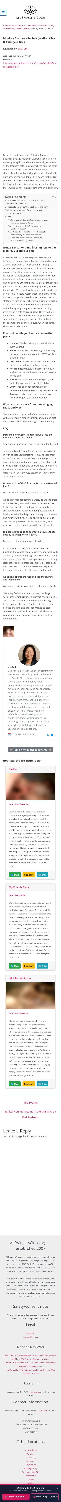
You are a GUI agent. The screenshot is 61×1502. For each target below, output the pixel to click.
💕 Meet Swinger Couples (45, 1496)
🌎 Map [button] (14, 874)
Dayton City (30, 1464)
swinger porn (36, 1392)
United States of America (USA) (40, 25)
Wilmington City (30, 1468)
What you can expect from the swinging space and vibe (25, 212)
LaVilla (13, 769)
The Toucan (31, 1102)
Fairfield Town (30, 1450)
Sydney (30, 1479)
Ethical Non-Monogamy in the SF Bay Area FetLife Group (30, 1112)
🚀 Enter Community (14, 1496)
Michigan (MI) (9, 28)
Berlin (30, 1483)
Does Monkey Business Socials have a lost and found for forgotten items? (29, 221)
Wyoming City (20, 895)
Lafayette (30, 1461)
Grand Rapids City (21, 804)
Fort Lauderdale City (30, 1472)
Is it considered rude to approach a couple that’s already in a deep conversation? (28, 233)
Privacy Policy (30, 1333)
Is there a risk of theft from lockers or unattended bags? (26, 227)
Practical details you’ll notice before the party (27, 207)
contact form (42, 1410)
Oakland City (30, 1457)
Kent (19, 28)
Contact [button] (28, 874)
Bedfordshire (30, 1475)
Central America (17, 25)
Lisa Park (22, 48)
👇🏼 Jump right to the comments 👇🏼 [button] (31, 749)
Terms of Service (30, 1337)
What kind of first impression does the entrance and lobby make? (26, 239)
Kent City (30, 1453)
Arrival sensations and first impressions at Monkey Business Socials (26, 202)
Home (5, 25)
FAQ (9, 216)
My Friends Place (19, 887)
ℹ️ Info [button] (42, 874)
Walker (26, 28)
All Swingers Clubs (30, 18)
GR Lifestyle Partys (20, 978)
